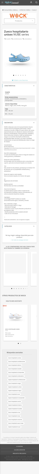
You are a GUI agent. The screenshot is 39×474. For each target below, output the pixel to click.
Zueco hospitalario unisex (14, 358)
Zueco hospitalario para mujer (15, 423)
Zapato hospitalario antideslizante (16, 379)
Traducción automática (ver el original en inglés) (16, 219)
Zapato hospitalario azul (14, 427)
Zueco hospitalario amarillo (15, 419)
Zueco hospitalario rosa (14, 412)
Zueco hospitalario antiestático (16, 376)
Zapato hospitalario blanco (15, 405)
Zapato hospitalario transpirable (16, 398)
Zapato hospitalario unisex (15, 387)
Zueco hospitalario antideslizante (16, 361)
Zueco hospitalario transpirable (16, 372)
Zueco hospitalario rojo (14, 416)
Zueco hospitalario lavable (14, 369)
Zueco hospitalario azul (14, 394)
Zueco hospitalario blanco (14, 365)
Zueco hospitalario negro (14, 383)
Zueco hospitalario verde (14, 401)
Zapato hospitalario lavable (15, 408)
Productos (18, 21)
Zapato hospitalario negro (14, 390)
